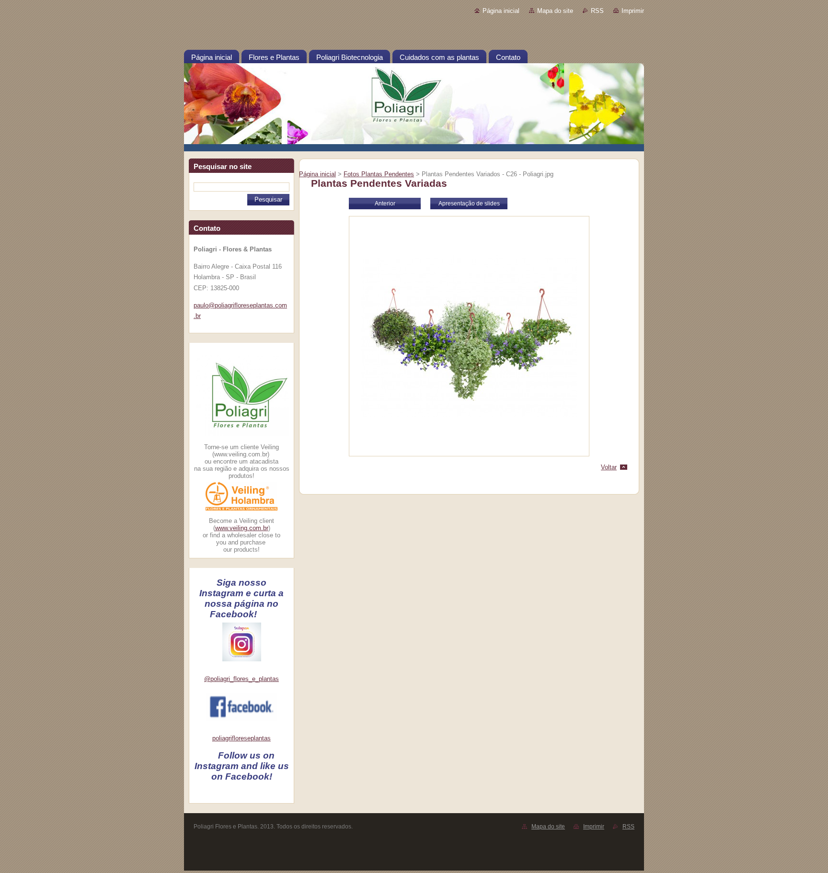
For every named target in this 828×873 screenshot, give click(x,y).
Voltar (609, 467)
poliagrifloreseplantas (241, 738)
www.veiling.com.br (241, 528)
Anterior (385, 203)
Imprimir (632, 10)
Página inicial (501, 10)
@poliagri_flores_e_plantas (241, 678)
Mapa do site (555, 10)
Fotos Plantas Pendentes (379, 174)
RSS (597, 10)
